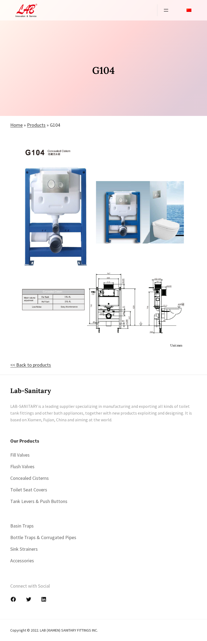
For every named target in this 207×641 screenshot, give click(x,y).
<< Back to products (30, 365)
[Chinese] (189, 10)
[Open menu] (166, 10)
